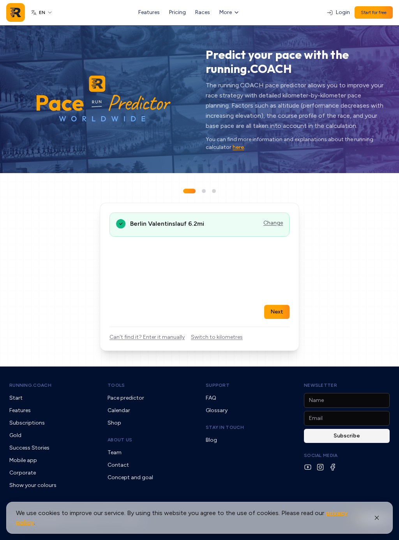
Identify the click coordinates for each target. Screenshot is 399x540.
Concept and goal (130, 477)
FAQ (211, 398)
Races (202, 12)
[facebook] (333, 467)
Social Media (321, 455)
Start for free (374, 12)
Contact (118, 465)
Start (16, 398)
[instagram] (320, 467)
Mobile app (23, 460)
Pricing (177, 12)
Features (149, 12)
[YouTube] (308, 467)
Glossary (217, 410)
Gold (15, 435)
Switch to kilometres (217, 337)
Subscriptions (27, 423)
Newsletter (320, 385)
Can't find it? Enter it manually (147, 337)
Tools (116, 385)
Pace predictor (126, 398)
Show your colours (32, 485)
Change (273, 223)
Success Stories (29, 447)
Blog (211, 440)
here (238, 147)
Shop (114, 423)
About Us (120, 440)
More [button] (225, 12)
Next (276, 311)
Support (218, 385)
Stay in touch (225, 427)
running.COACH (30, 385)
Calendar (119, 410)
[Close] (377, 518)
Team (115, 452)
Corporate (22, 472)
